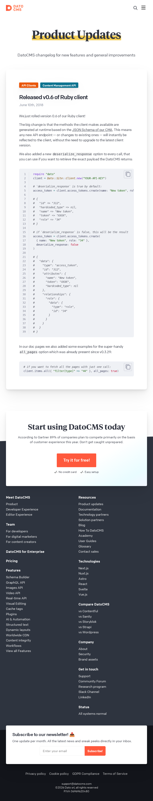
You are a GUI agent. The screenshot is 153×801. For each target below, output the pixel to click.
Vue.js (82, 594)
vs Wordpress (88, 632)
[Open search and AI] (135, 8)
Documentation (89, 509)
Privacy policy (36, 774)
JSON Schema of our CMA (92, 130)
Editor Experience (19, 514)
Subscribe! (95, 751)
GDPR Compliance (85, 774)
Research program (92, 687)
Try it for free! (76, 460)
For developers (17, 531)
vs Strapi (84, 627)
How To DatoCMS (91, 530)
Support (84, 676)
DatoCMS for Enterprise (25, 551)
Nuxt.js (83, 573)
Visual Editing (16, 603)
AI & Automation (18, 619)
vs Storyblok (87, 622)
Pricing (12, 561)
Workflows (13, 646)
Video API (13, 593)
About (82, 649)
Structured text (17, 625)
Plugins (11, 614)
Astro (82, 579)
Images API (14, 588)
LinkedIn (84, 697)
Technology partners (93, 514)
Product (12, 504)
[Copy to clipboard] (128, 174)
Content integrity (18, 640)
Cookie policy (59, 774)
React (82, 584)
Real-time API (16, 598)
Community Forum (92, 681)
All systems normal (92, 714)
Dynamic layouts (18, 630)
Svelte (83, 589)
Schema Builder (17, 577)
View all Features (18, 651)
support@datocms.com (77, 783)
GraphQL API (15, 582)
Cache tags (14, 609)
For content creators (21, 542)
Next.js (83, 568)
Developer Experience (22, 509)
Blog (81, 525)
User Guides (87, 541)
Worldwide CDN (17, 635)
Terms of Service (115, 774)
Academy (85, 536)
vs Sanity (85, 616)
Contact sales (88, 551)
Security (84, 654)
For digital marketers (21, 537)
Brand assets (88, 659)
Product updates (90, 504)
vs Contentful (88, 611)
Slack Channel (88, 692)
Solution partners (91, 520)
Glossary (84, 546)
